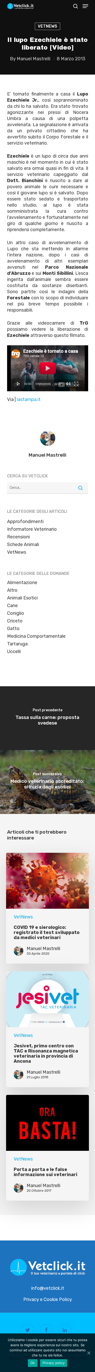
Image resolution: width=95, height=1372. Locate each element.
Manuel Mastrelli (33, 59)
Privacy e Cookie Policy (47, 1299)
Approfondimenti (25, 521)
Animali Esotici (22, 598)
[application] (47, 368)
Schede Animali (23, 544)
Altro (12, 590)
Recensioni (18, 537)
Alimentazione (22, 582)
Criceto (15, 621)
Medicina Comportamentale (36, 636)
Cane (12, 605)
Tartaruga (17, 644)
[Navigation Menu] (85, 6)
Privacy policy (54, 1363)
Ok (32, 1363)
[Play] (18, 383)
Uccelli (14, 651)
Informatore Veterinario (32, 529)
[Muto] (68, 383)
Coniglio (15, 613)
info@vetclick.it (47, 1288)
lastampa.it (29, 399)
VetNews (47, 26)
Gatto (13, 628)
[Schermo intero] (76, 383)
